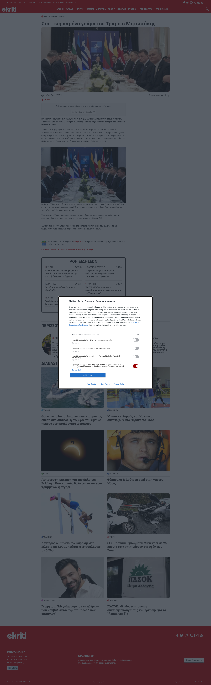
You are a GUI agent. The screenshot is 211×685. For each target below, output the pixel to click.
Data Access (105, 384)
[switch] (136, 340)
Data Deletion (91, 384)
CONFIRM (87, 375)
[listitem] (105, 334)
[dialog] (105, 343)
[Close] (147, 301)
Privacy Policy (119, 384)
